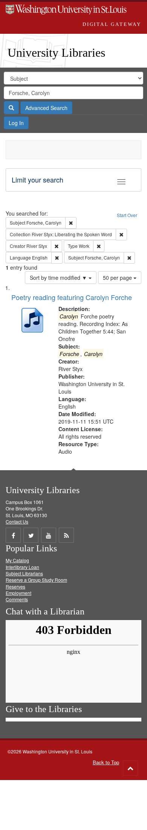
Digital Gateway (112, 24)
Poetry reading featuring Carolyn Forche (71, 297)
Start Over (127, 215)
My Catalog (17, 560)
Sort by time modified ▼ (59, 277)
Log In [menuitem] (16, 123)
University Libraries (56, 52)
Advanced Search (46, 108)
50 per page (118, 277)
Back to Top (106, 762)
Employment (18, 593)
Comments (17, 599)
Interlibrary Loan (22, 567)
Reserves (15, 586)
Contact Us (17, 521)
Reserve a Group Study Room (36, 579)
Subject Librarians (24, 573)
